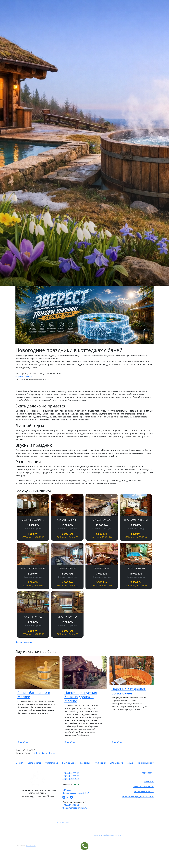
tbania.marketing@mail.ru (74, 808)
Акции (130, 762)
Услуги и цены (69, 762)
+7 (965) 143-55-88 (70, 805)
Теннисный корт (146, 762)
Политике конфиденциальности (107, 835)
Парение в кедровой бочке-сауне (128, 691)
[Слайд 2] (82, 340)
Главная (19, 762)
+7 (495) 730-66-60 (23, 376)
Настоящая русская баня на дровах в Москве (80, 696)
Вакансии (149, 781)
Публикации (100, 762)
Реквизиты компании (143, 786)
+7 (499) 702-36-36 (70, 778)
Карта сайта (148, 772)
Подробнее (22, 742)
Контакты (85, 762)
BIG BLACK (31, 845)
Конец (52, 753)
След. (44, 753)
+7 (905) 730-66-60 (70, 772)
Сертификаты (34, 762)
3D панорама (116, 762)
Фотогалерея (51, 762)
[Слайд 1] (78, 340)
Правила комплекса (144, 791)
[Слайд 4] (91, 340)
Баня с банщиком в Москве (33, 694)
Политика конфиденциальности (138, 796)
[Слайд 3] (87, 340)
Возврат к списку (23, 642)
